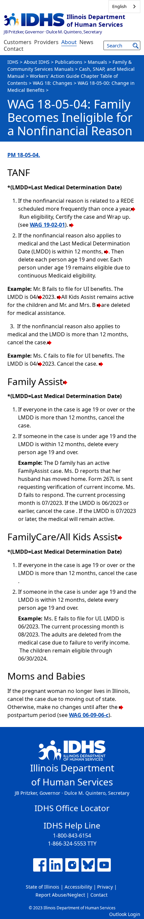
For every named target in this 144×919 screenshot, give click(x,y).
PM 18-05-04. (23, 155)
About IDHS (37, 62)
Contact (13, 48)
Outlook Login (124, 914)
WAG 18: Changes (52, 83)
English (119, 6)
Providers (46, 42)
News (86, 42)
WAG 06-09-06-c (89, 715)
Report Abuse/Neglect (60, 895)
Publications (68, 62)
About (69, 42)
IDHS (12, 62)
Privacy (105, 887)
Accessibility (78, 887)
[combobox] (124, 6)
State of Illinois (42, 887)
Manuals (97, 62)
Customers (17, 42)
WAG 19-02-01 (47, 224)
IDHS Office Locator (72, 807)
